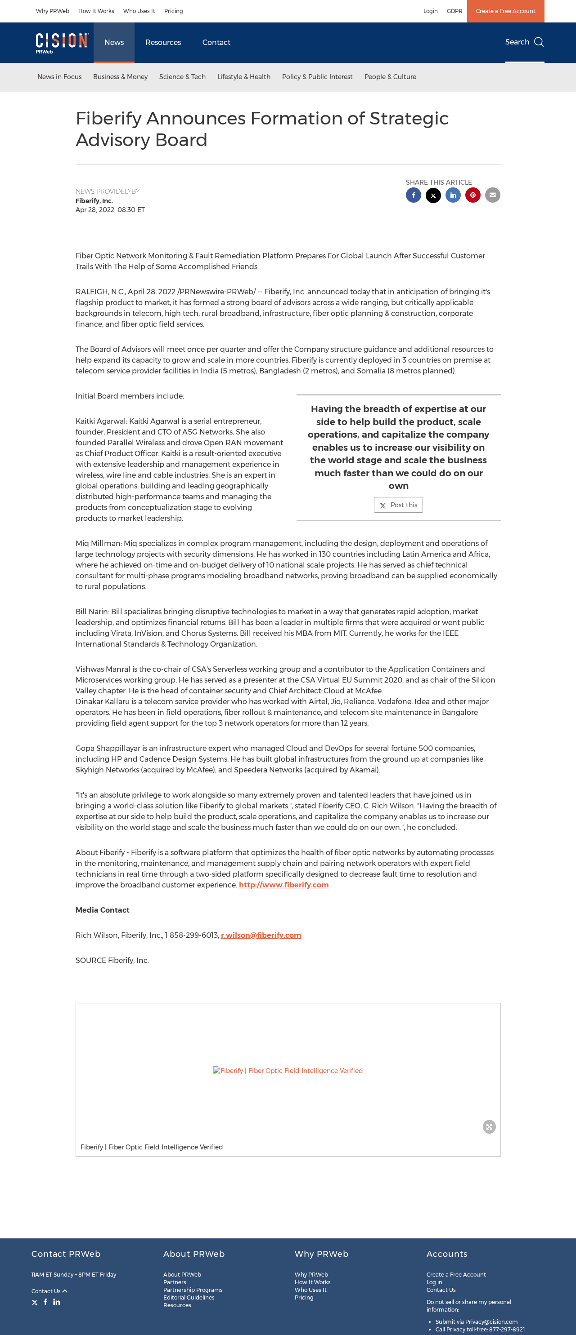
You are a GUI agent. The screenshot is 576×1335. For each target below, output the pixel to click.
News (114, 42)
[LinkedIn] (57, 1301)
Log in (434, 1282)
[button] (288, 1070)
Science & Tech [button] (182, 77)
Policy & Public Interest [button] (317, 77)
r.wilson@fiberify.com (261, 935)
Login (430, 11)
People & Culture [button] (390, 77)
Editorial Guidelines (189, 1297)
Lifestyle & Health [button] (243, 77)
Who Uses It (139, 11)
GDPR (455, 11)
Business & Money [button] (120, 77)
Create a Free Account (506, 11)
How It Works (96, 11)
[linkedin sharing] (453, 196)
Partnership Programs (193, 1289)
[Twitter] (36, 1301)
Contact (216, 42)
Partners (174, 1282)
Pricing (173, 11)
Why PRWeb (52, 11)
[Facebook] (45, 1301)
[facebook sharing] (413, 196)
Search (517, 42)
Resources (163, 42)
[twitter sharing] (433, 196)
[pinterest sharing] (473, 196)
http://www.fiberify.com (284, 885)
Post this (404, 505)
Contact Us (47, 1291)
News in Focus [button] (59, 77)
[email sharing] (492, 196)
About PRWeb (182, 1274)
